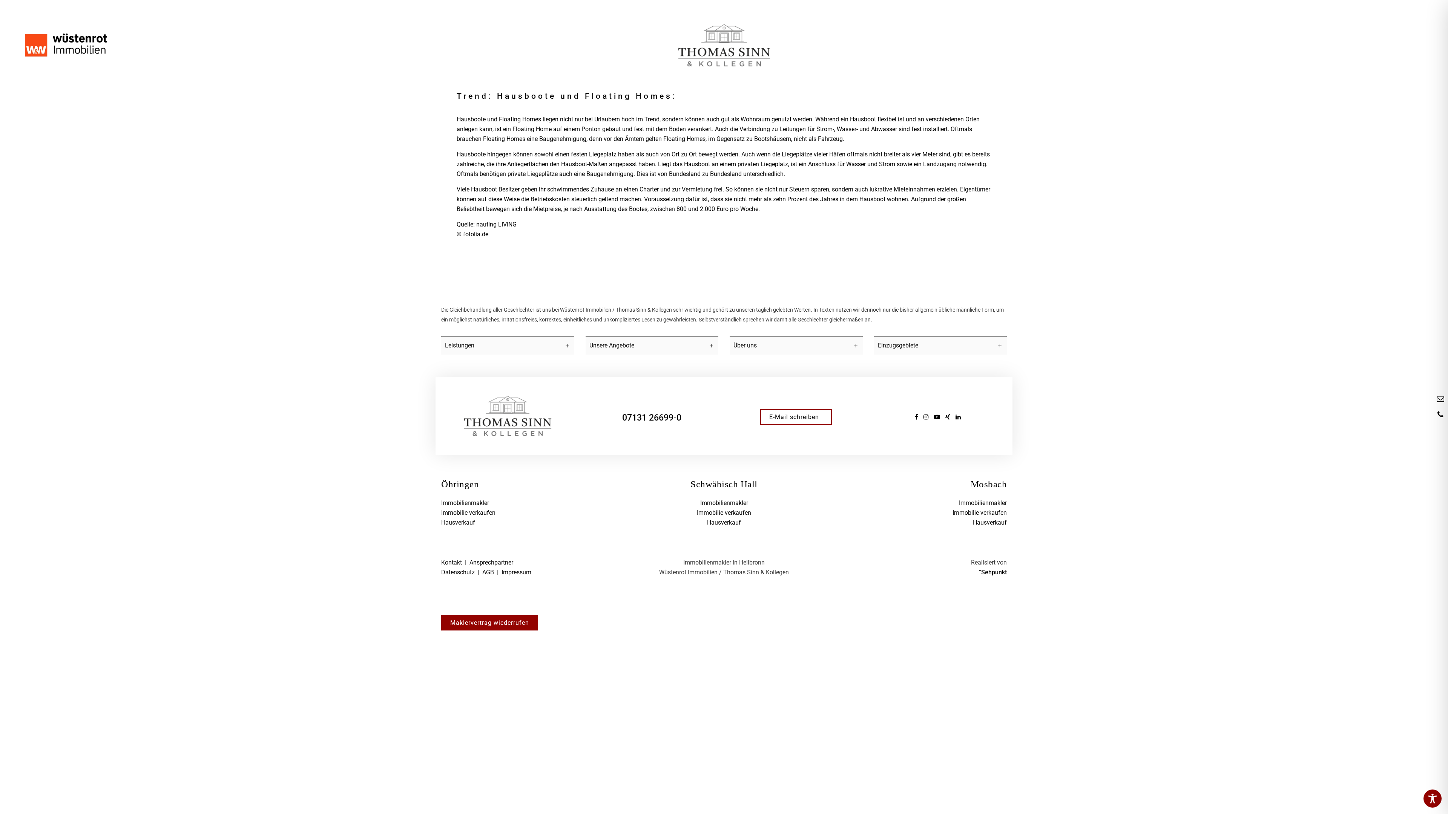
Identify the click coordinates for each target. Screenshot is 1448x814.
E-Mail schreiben (794, 417)
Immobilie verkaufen (468, 512)
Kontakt (451, 562)
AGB (488, 572)
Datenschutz (458, 572)
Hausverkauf (458, 522)
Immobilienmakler (465, 502)
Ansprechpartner (491, 562)
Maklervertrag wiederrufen (489, 622)
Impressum (516, 572)
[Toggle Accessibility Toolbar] (1432, 798)
